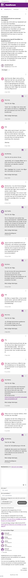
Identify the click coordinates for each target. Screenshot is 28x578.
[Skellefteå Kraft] (2, 9)
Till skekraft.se (5, 1)
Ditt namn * (4, 488)
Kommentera (22, 502)
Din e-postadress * (5, 493)
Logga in (24, 568)
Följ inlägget (4, 69)
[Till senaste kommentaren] (26, 9)
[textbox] (14, 476)
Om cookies (24, 570)
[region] (14, 42)
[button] (23, 484)
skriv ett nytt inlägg (16, 467)
